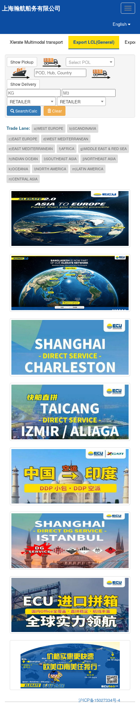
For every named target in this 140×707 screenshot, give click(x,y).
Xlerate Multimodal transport (36, 42)
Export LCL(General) (93, 42)
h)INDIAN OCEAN (23, 158)
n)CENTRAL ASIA (23, 178)
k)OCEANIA (18, 168)
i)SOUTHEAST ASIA (60, 158)
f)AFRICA (66, 148)
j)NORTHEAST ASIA (99, 158)
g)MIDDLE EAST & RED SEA (103, 148)
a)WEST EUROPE (48, 128)
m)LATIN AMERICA (87, 168)
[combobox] (90, 62)
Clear (56, 110)
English (120, 24)
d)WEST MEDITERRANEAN (65, 138)
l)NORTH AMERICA (50, 168)
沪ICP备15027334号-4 (99, 700)
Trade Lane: (18, 128)
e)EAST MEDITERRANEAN (31, 148)
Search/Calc (25, 110)
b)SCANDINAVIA (82, 128)
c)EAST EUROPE (23, 138)
